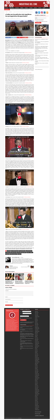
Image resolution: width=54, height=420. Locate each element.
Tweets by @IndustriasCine (38, 69)
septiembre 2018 (37, 393)
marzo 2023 (36, 323)
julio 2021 (36, 348)
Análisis (35, 7)
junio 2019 (36, 381)
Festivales (17, 7)
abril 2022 (36, 336)
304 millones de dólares (27, 52)
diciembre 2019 (37, 373)
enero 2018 (36, 404)
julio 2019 (36, 380)
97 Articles (21, 257)
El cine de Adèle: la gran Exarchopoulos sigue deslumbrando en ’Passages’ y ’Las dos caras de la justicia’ (42, 58)
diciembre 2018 (37, 389)
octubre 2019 (36, 376)
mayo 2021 (36, 351)
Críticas (39, 7)
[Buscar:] (44, 9)
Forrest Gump (14, 252)
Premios (21, 7)
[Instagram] (42, 12)
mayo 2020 (36, 367)
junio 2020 (36, 365)
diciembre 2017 (37, 405)
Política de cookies (37, 413)
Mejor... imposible (30, 252)
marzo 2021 (36, 353)
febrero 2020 (36, 371)
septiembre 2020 (37, 361)
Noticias (6, 7)
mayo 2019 (36, 383)
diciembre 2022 (37, 327)
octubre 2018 (36, 392)
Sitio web (6, 301)
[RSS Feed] (47, 12)
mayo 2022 (36, 335)
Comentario (7, 290)
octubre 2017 (36, 408)
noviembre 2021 (37, 343)
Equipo (44, 7)
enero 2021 (36, 356)
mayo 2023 (36, 320)
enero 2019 (36, 388)
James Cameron (24, 252)
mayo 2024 (36, 311)
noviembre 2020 (37, 359)
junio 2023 (36, 319)
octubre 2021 (36, 344)
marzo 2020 (36, 369)
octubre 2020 (36, 360)
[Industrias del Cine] (27, 6)
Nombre (36, 17)
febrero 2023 (36, 324)
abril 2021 (36, 352)
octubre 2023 (36, 315)
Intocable (18, 252)
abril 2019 (36, 384)
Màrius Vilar (13, 18)
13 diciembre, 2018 (8, 18)
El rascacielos (8, 252)
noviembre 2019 (37, 375)
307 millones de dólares (27, 72)
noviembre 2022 (37, 328)
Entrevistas (12, 7)
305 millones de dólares (25, 62)
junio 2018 (36, 397)
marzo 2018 (36, 401)
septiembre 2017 (37, 409)
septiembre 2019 (37, 377)
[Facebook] (36, 12)
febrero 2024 (36, 312)
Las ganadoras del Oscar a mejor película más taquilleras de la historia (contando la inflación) (9, 282)
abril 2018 (36, 400)
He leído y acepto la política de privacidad (41, 21)
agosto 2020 (36, 363)
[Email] (44, 12)
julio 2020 (36, 364)
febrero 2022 (36, 339)
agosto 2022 (36, 332)
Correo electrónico (8, 299)
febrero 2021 (36, 355)
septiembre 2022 (37, 331)
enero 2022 (36, 340)
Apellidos (36, 18)
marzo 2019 (36, 385)
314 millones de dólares (28, 94)
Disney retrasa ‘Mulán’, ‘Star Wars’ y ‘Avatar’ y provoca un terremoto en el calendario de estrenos (19, 282)
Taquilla (26, 7)
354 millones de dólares (25, 126)
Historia (31, 7)
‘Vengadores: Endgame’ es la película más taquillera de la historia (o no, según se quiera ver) (29, 282)
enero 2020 (36, 372)
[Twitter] (39, 12)
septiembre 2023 (37, 316)
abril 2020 (36, 368)
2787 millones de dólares (25, 229)
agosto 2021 (36, 347)
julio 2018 (36, 396)
